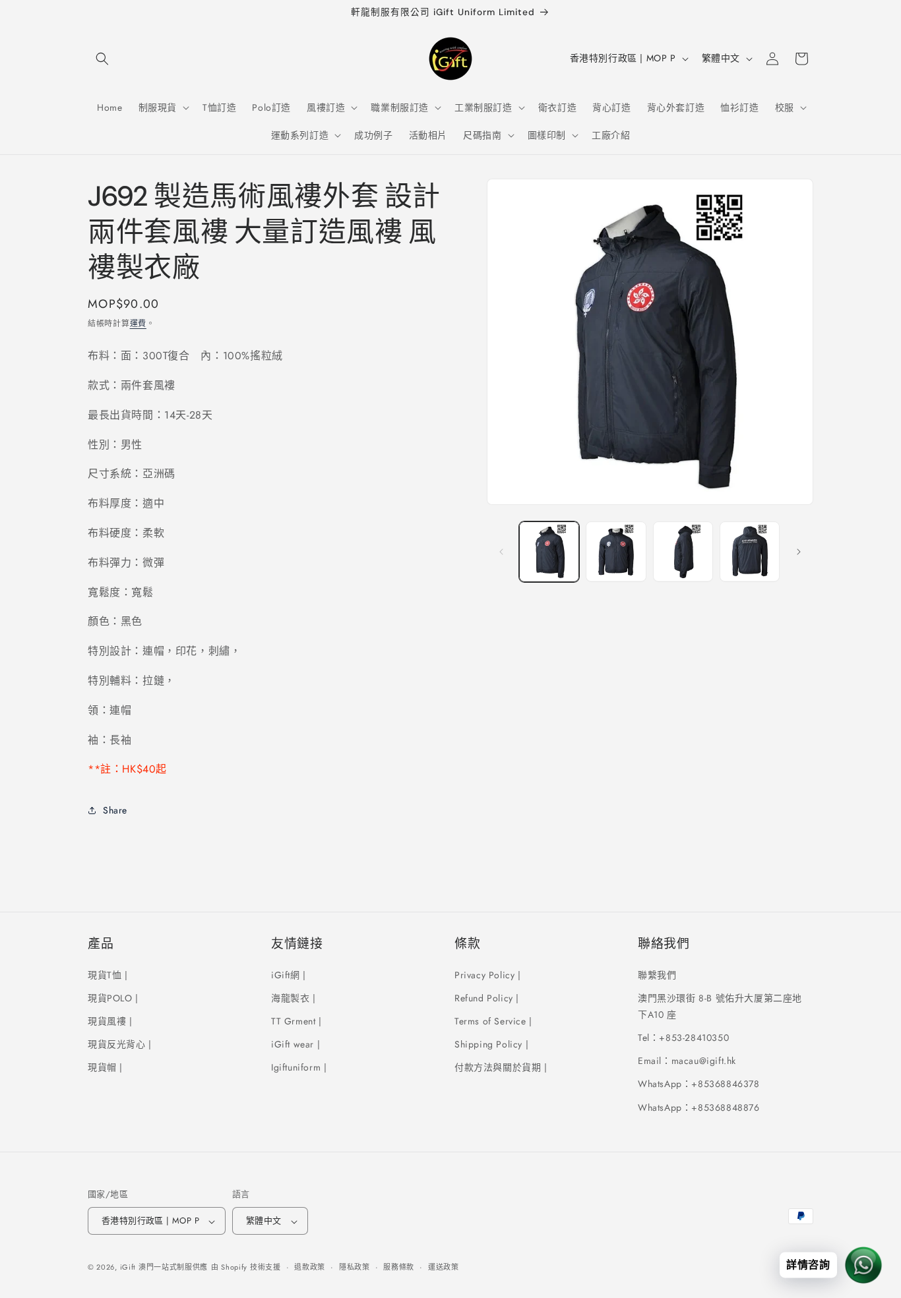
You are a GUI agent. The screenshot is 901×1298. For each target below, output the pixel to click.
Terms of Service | (493, 1020)
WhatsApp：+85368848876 (699, 1106)
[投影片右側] (798, 551)
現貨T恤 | (108, 974)
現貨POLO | (113, 997)
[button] (102, 58)
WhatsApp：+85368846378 (699, 1083)
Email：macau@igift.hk (687, 1060)
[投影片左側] (501, 551)
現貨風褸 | (110, 1020)
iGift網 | (288, 974)
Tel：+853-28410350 (683, 1037)
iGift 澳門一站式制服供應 (164, 1267)
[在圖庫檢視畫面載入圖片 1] (549, 551)
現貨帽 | (105, 1067)
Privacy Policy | (487, 974)
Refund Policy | (486, 997)
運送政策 (443, 1267)
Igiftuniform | (298, 1067)
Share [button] (115, 810)
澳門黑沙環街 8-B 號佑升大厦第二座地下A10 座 (720, 1005)
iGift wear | (295, 1043)
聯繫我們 (657, 974)
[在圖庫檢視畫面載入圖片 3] (683, 551)
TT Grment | (296, 1020)
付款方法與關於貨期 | (500, 1067)
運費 (138, 324)
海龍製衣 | (293, 997)
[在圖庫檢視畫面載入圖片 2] (616, 551)
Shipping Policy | (491, 1043)
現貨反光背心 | (120, 1043)
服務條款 (398, 1267)
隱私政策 (354, 1267)
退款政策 (309, 1267)
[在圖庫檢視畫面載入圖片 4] (750, 551)
